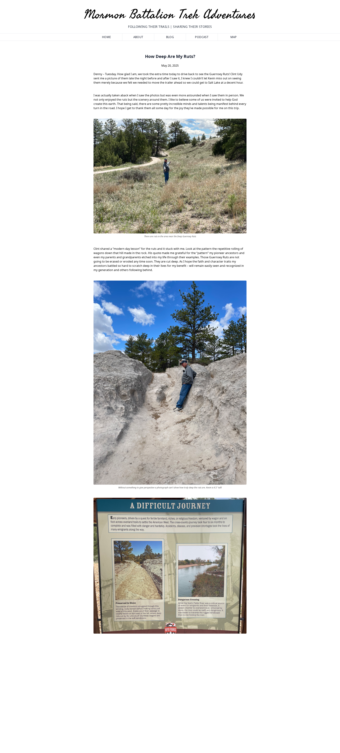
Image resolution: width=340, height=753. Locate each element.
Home (106, 37)
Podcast (201, 37)
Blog (170, 37)
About (138, 37)
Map (233, 37)
